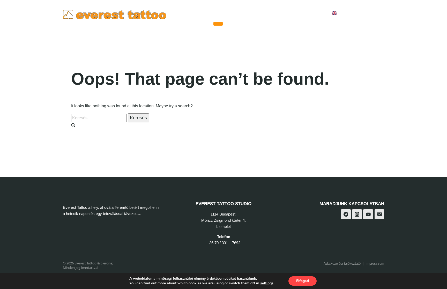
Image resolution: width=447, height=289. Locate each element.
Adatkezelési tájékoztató (342, 263)
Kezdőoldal (197, 13)
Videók (261, 13)
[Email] (379, 214)
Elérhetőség (311, 13)
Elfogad (302, 280)
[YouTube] (378, 13)
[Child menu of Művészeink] (218, 24)
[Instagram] (365, 13)
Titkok (283, 13)
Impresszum (375, 263)
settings (266, 283)
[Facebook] (353, 13)
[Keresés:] (99, 118)
